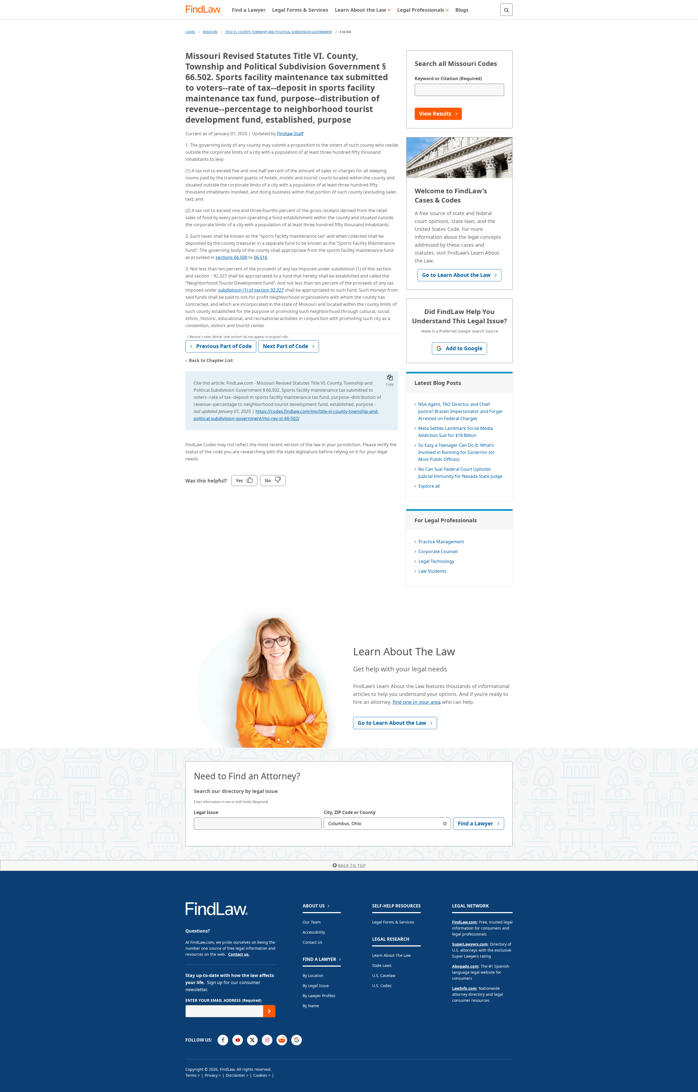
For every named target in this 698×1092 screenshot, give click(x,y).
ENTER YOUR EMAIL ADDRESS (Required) (223, 1000)
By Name (311, 1005)
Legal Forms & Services (393, 922)
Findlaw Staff (290, 134)
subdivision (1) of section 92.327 (251, 290)
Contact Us (312, 942)
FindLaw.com (464, 922)
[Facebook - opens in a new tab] (223, 1040)
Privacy (211, 1075)
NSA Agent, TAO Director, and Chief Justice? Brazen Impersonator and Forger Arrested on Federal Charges (460, 411)
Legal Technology (436, 561)
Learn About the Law (391, 955)
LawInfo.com (464, 988)
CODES (190, 32)
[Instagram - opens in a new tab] (267, 1040)
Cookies (260, 1075)
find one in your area (417, 702)
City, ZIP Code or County (349, 812)
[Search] (506, 10)
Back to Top (352, 865)
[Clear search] (445, 824)
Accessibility (314, 932)
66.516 (260, 257)
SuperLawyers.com (470, 944)
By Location (313, 975)
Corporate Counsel (438, 551)
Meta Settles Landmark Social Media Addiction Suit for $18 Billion (455, 431)
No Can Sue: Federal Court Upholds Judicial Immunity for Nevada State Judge (460, 472)
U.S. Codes (382, 985)
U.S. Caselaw (383, 975)
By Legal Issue (316, 985)
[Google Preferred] (296, 1040)
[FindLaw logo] (206, 9)
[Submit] (269, 1011)
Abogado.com (465, 966)
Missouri (210, 32)
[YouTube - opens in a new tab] (237, 1040)
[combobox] (257, 824)
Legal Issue (206, 812)
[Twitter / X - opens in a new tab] (252, 1040)
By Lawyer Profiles (319, 995)
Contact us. (238, 954)
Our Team (312, 922)
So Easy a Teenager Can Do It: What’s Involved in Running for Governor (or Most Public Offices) (456, 452)
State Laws (382, 965)
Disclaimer (235, 1075)
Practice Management (441, 542)
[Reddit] (281, 1040)
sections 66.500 (231, 257)
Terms (191, 1075)
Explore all (429, 486)
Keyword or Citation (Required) (448, 79)
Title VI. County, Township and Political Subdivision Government (278, 32)
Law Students (432, 571)
